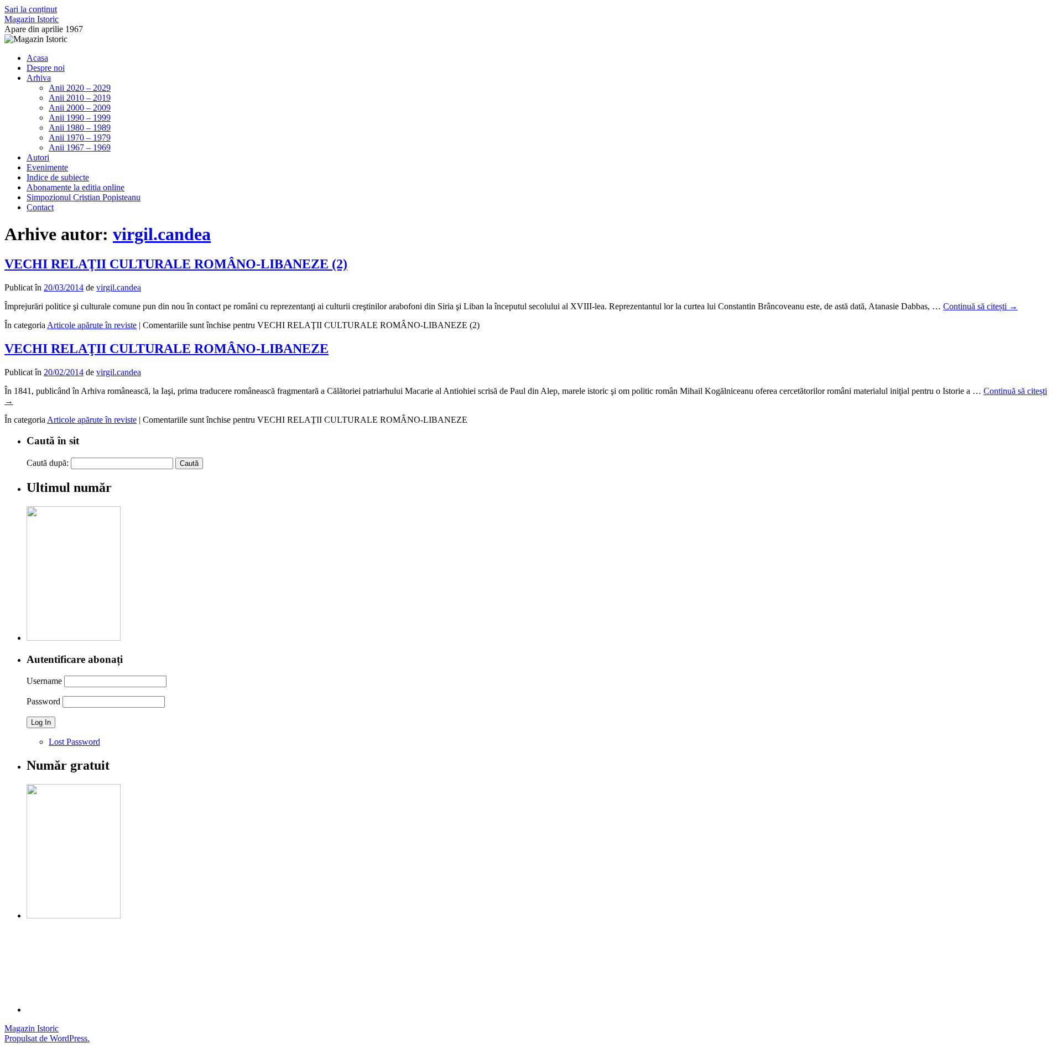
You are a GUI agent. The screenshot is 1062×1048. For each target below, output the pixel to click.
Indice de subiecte (58, 177)
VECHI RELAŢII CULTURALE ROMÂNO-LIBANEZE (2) (175, 264)
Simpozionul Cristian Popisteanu (83, 197)
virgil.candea (162, 234)
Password (43, 701)
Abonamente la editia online (75, 187)
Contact (40, 207)
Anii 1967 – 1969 (80, 147)
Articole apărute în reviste (92, 325)
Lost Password (74, 741)
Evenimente (47, 167)
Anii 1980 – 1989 (80, 127)
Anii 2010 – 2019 (80, 97)
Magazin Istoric (31, 19)
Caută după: (48, 463)
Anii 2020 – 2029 (80, 87)
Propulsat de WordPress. (47, 1038)
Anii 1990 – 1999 (80, 117)
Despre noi (46, 67)
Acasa (37, 58)
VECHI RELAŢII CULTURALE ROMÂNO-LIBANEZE (166, 348)
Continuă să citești (980, 306)
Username (44, 681)
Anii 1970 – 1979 (80, 137)
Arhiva (39, 77)
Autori (38, 157)
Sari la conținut (30, 9)
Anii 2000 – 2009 (80, 107)
